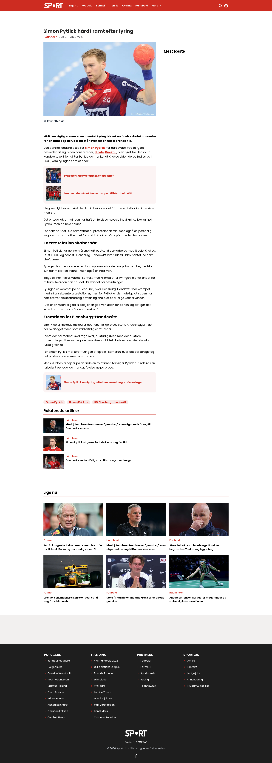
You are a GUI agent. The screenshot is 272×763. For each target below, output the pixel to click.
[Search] (220, 6)
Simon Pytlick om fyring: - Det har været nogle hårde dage (103, 382)
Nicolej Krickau (105, 152)
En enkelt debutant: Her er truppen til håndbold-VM (98, 193)
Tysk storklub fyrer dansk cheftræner (89, 176)
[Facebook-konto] (136, 756)
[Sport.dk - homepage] (53, 5)
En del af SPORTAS (136, 742)
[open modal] (226, 6)
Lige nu (73, 5)
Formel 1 (101, 5)
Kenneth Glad (56, 121)
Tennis (114, 5)
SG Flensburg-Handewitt (110, 402)
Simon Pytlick (95, 148)
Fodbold (87, 5)
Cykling (127, 5)
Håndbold (141, 5)
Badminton (176, 592)
